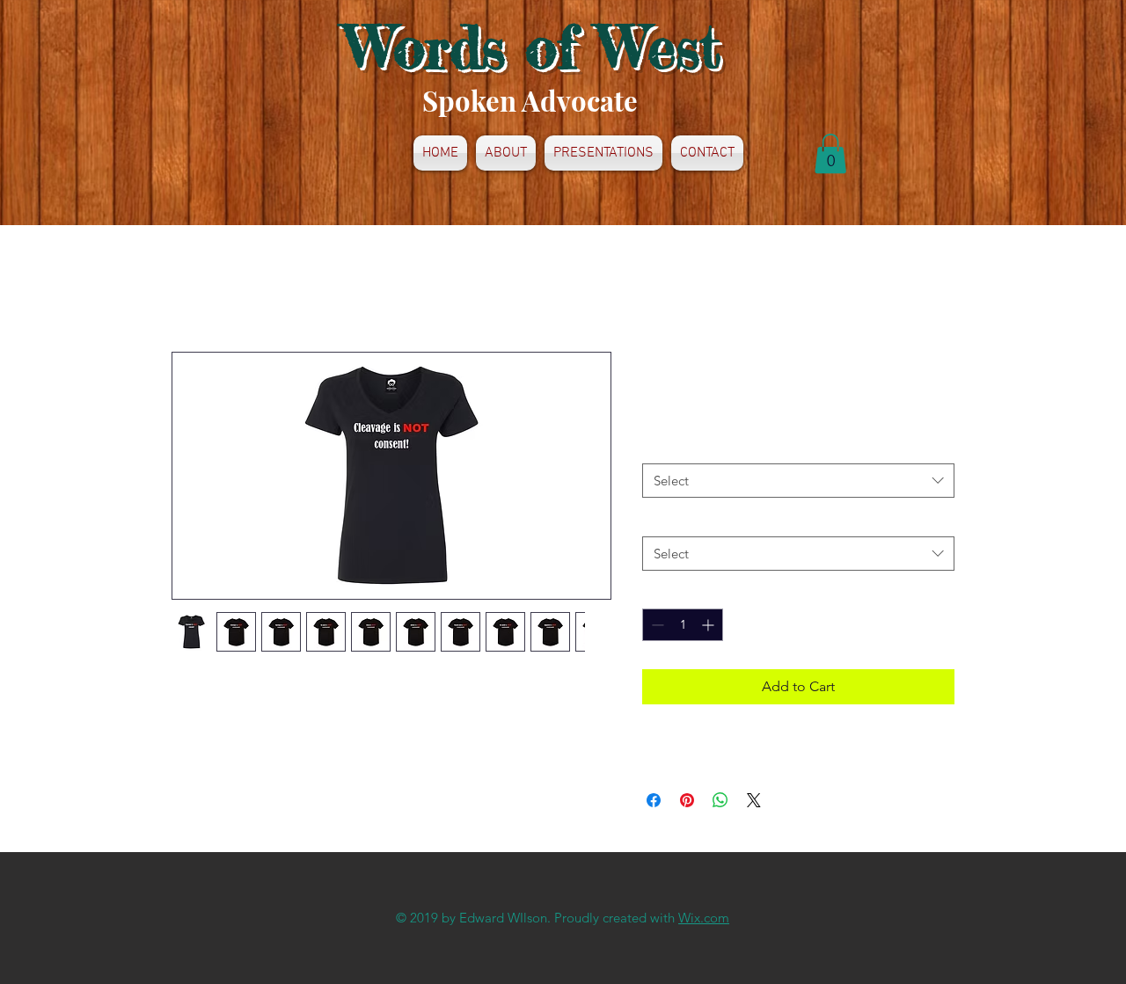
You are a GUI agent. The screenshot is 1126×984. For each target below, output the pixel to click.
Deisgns (668, 520)
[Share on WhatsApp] (720, 800)
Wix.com (703, 917)
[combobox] (798, 480)
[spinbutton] (682, 624)
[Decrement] (656, 624)
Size (657, 448)
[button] (830, 153)
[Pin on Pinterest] (687, 800)
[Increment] (709, 624)
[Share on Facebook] (653, 800)
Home (191, 288)
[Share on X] (753, 800)
